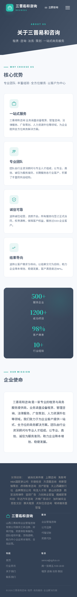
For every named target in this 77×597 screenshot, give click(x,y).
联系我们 (11, 577)
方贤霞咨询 (49, 482)
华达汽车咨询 (25, 499)
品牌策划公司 (23, 490)
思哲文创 (16, 503)
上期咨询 (51, 477)
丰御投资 (36, 482)
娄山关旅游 (55, 490)
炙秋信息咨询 (44, 503)
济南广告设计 (43, 499)
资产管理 (43, 486)
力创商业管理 (46, 495)
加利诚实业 (59, 499)
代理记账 (46, 533)
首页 (8, 560)
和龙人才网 (39, 490)
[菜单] (67, 7)
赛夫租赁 (29, 503)
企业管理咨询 (48, 522)
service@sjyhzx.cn (50, 560)
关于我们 (11, 571)
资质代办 (46, 538)
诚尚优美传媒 (35, 477)
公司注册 (46, 527)
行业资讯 (11, 566)
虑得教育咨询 (28, 486)
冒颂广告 (31, 495)
